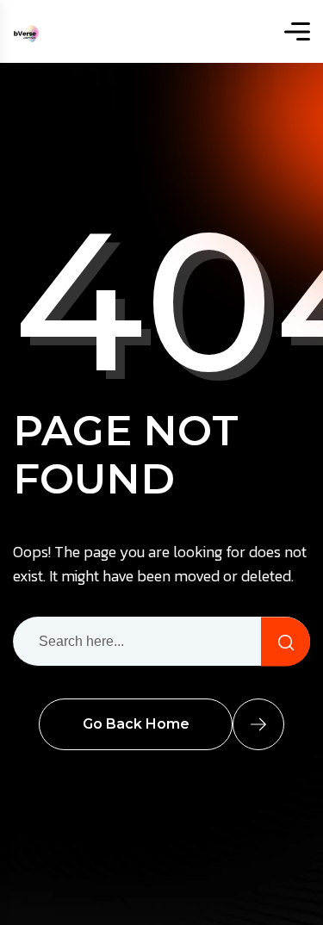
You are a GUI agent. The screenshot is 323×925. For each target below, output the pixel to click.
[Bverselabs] (26, 31)
